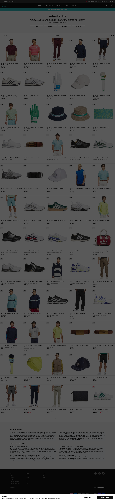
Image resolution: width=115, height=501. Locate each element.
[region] (57, 497)
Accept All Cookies (105, 497)
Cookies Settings (87, 497)
